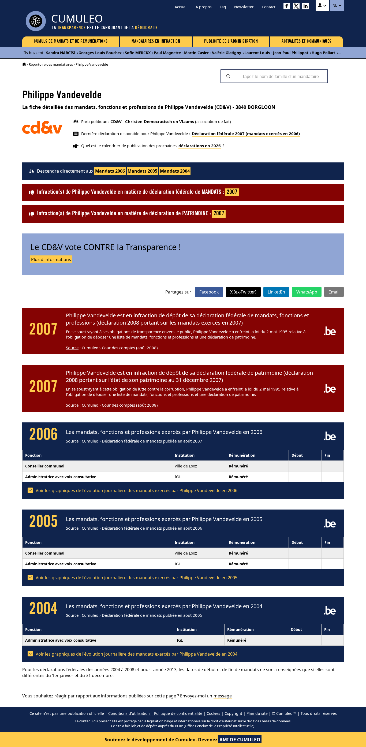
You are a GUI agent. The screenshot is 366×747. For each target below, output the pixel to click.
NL (335, 5)
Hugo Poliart (323, 52)
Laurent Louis (257, 52)
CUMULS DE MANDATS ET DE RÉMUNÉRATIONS (71, 41)
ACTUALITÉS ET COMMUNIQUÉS (306, 41)
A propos (204, 6)
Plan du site (257, 713)
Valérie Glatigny (226, 52)
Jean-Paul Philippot (290, 52)
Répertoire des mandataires (51, 64)
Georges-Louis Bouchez (100, 52)
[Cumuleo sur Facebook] (288, 7)
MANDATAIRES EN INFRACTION (156, 41)
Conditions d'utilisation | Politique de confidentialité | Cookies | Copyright (175, 713)
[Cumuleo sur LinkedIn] (307, 7)
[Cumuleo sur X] (297, 7)
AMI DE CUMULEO (239, 740)
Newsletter (244, 6)
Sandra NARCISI (60, 52)
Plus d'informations (51, 259)
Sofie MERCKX (138, 52)
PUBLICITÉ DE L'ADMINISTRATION (231, 41)
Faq (223, 6)
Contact (268, 6)
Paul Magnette (167, 52)
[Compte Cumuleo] (322, 5)
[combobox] (281, 76)
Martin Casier (196, 52)
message (223, 696)
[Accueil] (24, 64)
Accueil (181, 6)
